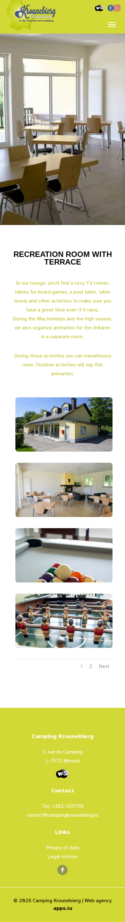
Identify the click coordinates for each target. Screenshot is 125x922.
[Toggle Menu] (112, 24)
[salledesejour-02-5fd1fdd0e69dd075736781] (62, 223)
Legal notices (62, 856)
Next (104, 666)
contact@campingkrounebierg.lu (62, 815)
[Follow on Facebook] (62, 870)
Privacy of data (62, 847)
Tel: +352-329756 (63, 806)
